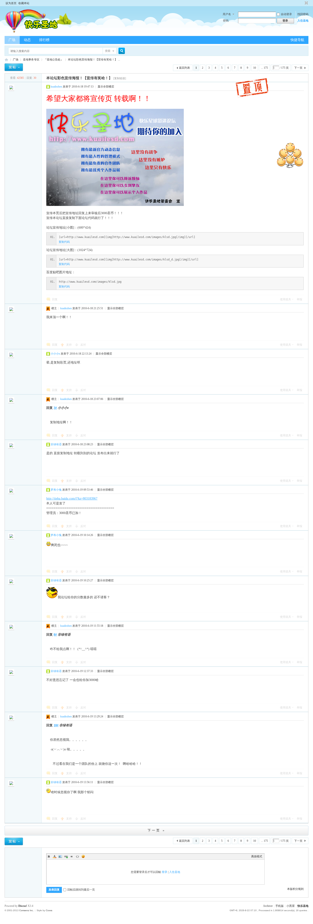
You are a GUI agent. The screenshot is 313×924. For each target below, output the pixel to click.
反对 (83, 344)
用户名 (227, 14)
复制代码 (64, 241)
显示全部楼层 (106, 86)
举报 (299, 299)
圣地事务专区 (31, 59)
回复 (55, 299)
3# (55, 408)
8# (55, 634)
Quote (71, 856)
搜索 (107, 50)
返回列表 (184, 67)
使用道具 (285, 299)
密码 (225, 20)
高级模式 (256, 856)
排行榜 (44, 40)
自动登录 (286, 14)
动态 (27, 40)
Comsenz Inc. (26, 910)
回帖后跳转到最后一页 (81, 889)
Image (60, 856)
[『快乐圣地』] (46, 33)
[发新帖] (14, 67)
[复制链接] (119, 78)
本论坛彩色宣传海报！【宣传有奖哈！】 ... (94, 59)
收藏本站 (23, 3)
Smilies (83, 856)
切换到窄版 (305, 3)
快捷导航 (297, 40)
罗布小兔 (56, 489)
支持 (69, 344)
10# (56, 725)
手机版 (279, 906)
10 (254, 67)
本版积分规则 (295, 889)
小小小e (55, 353)
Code (77, 856)
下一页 (298, 67)
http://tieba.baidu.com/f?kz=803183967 (71, 498)
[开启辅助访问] (302, 3)
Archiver (268, 906)
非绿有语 (56, 444)
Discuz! (22, 906)
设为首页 (10, 3)
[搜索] (121, 51)
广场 (11, 40)
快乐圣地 (302, 906)
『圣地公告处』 (53, 59)
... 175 (264, 67)
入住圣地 (302, 20)
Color (54, 856)
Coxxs (49, 910)
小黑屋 (290, 906)
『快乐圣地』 (6, 59)
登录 (164, 872)
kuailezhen (56, 86)
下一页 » (156, 830)
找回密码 (302, 14)
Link (66, 856)
